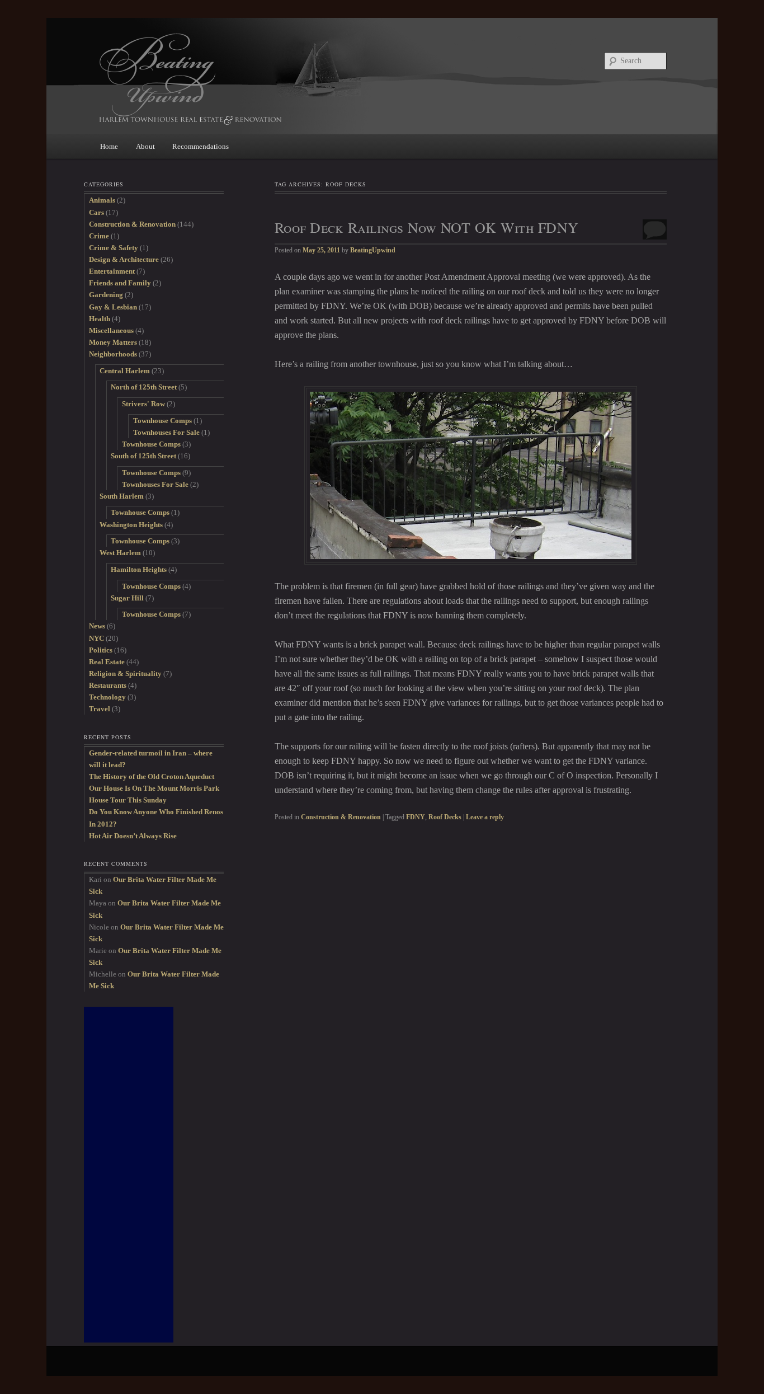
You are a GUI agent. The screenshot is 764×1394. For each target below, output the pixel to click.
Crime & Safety (113, 247)
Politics (100, 650)
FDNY (415, 817)
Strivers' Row (143, 404)
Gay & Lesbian (113, 307)
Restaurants (107, 685)
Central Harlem (125, 371)
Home (109, 146)
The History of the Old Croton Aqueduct (151, 776)
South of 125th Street (143, 456)
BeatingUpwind (372, 250)
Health (99, 319)
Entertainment (112, 271)
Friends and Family (120, 283)
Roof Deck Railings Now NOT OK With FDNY (426, 227)
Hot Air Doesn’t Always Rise (133, 836)
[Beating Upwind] (306, 78)
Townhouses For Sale (166, 432)
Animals (102, 200)
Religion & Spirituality (125, 673)
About (145, 146)
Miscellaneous (111, 330)
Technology (107, 697)
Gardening (106, 294)
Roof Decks (444, 817)
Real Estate (107, 662)
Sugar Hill (127, 598)
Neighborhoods (113, 354)
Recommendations (200, 146)
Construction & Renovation (341, 817)
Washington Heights (131, 524)
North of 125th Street (144, 387)
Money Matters (113, 342)
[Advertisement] (128, 1175)
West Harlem (120, 552)
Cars (96, 212)
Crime (99, 236)
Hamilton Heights (139, 569)
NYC (96, 638)
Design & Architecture (124, 259)
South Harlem (122, 496)
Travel (99, 709)
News (97, 626)
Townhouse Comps (162, 420)
